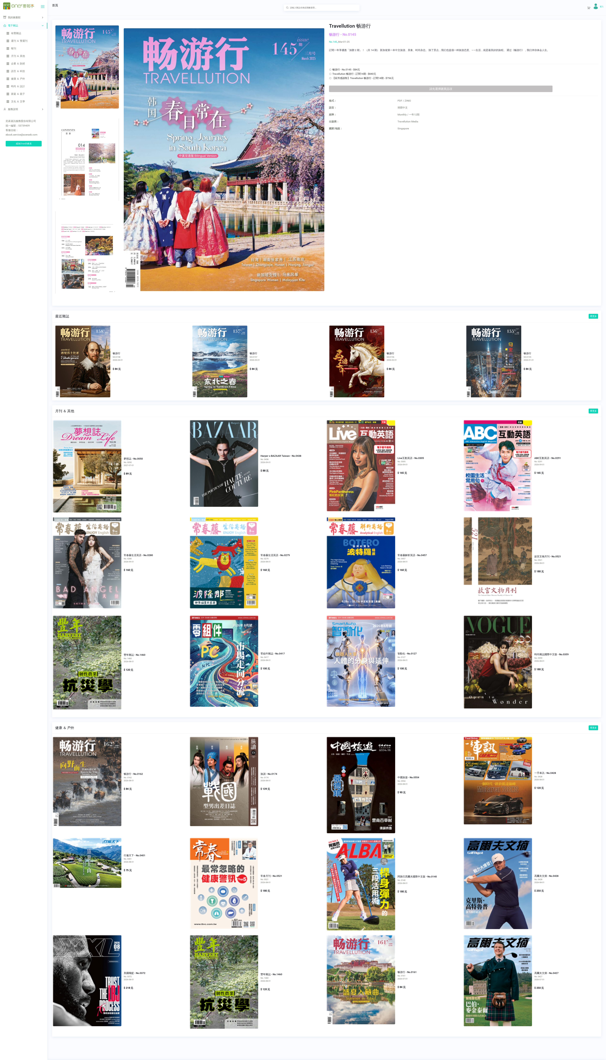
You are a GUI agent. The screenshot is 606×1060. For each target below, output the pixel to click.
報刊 (13, 48)
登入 (602, 7)
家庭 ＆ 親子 (18, 93)
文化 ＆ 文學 (18, 101)
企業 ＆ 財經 (18, 63)
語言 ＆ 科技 (18, 71)
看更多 (593, 316)
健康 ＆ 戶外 (18, 78)
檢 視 (87, 459)
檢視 (83, 356)
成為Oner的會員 (24, 143)
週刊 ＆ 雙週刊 (19, 40)
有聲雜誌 (16, 33)
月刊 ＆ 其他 (18, 55)
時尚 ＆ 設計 (18, 86)
